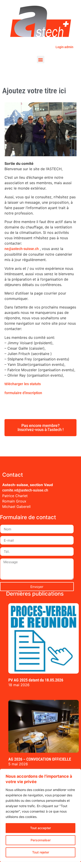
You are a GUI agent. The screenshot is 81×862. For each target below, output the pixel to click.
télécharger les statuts (22, 384)
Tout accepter (40, 828)
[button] (40, 59)
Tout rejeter (40, 852)
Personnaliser (41, 840)
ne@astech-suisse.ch (21, 249)
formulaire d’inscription (23, 393)
